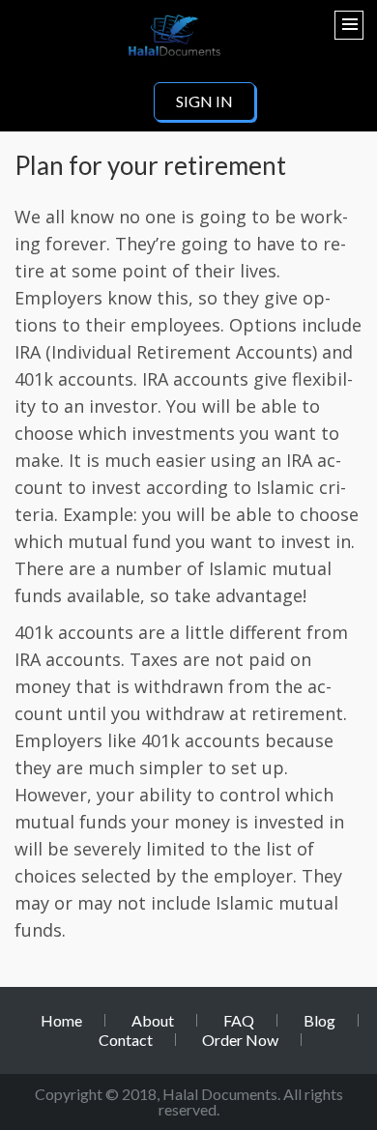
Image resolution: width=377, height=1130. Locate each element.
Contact (126, 1039)
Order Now (240, 1039)
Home (61, 1020)
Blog (319, 1020)
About (152, 1020)
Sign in (204, 101)
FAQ (238, 1020)
